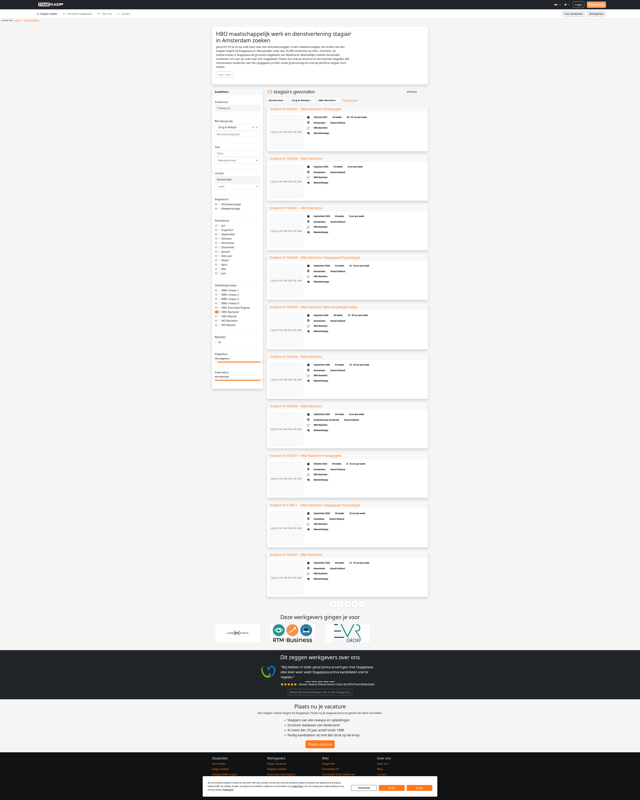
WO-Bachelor (229, 320)
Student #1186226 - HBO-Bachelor (296, 356)
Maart (225, 260)
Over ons (106, 13)
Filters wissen (350, 100)
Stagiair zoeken (49, 13)
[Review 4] (326, 682)
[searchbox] (237, 134)
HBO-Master (229, 316)
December (227, 247)
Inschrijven (219, 763)
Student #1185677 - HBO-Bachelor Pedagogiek (305, 455)
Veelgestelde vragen (225, 774)
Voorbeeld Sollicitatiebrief (338, 774)
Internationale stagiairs (281, 774)
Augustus (227, 230)
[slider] (216, 362)
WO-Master (228, 325)
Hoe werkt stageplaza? (79, 13)
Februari (226, 256)
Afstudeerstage (231, 204)
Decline (391, 788)
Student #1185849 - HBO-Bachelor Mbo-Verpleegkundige (313, 307)
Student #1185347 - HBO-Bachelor (296, 554)
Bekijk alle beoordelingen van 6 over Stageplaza (320, 692)
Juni (223, 273)
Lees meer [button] (224, 75)
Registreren (596, 5)
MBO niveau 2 (230, 294)
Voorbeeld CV (330, 769)
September (228, 234)
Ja (220, 342)
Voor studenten (573, 13)
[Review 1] (308, 682)
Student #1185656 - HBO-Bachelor (296, 406)
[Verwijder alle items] (253, 127)
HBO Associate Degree (235, 307)
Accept (419, 788)
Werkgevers (596, 13)
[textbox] (235, 160)
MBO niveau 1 (230, 290)
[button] (558, 5)
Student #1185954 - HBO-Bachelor (296, 158)
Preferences (364, 788)
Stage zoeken (220, 769)
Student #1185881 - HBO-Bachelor (296, 208)
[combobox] (237, 127)
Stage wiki (328, 763)
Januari (225, 251)
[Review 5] (332, 682)
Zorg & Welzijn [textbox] (227, 127)
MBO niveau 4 (230, 303)
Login (578, 5)
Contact (125, 13)
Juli (223, 225)
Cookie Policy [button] (297, 786)
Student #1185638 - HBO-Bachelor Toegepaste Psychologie (315, 257)
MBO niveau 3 (230, 299)
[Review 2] (314, 682)
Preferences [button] (228, 790)
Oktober (226, 238)
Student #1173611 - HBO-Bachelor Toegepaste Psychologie (315, 505)
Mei (223, 269)
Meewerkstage (230, 208)
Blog (380, 769)
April (224, 264)
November (228, 243)
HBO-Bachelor (230, 312)
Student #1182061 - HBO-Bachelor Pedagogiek (305, 109)
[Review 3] (320, 682)
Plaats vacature (320, 744)
